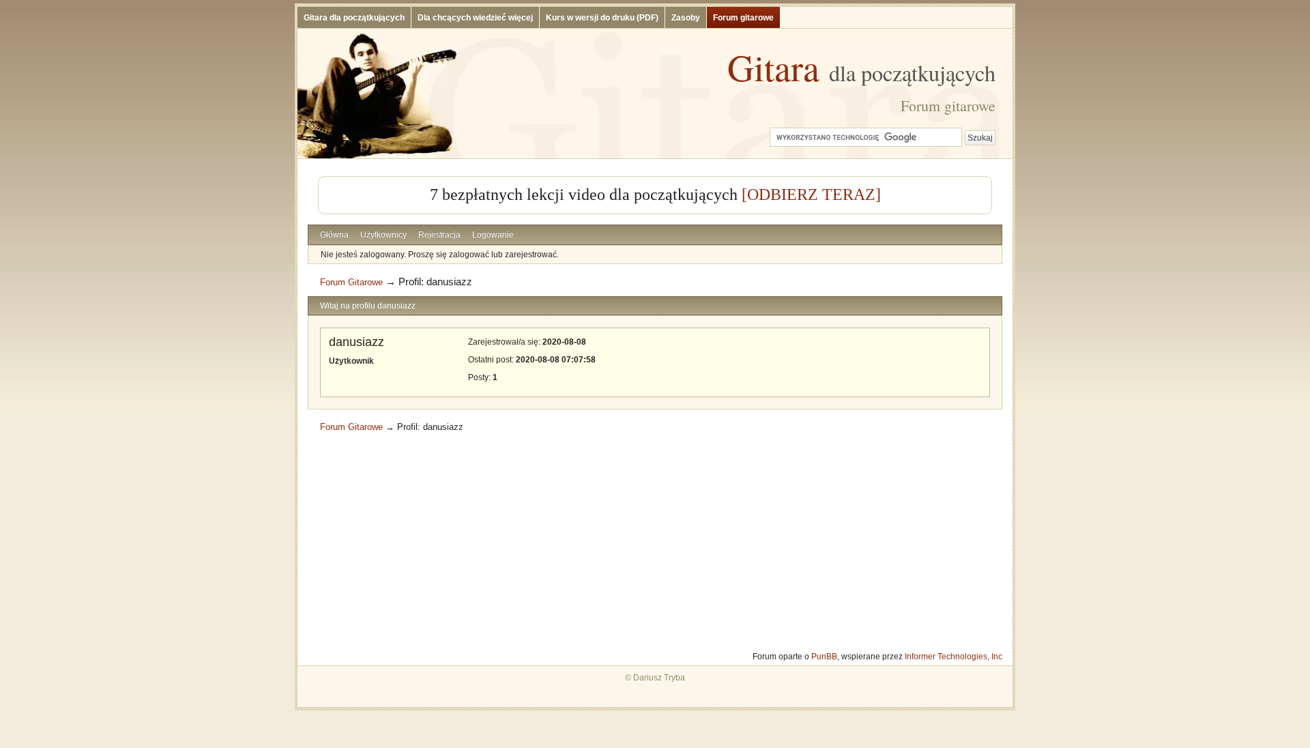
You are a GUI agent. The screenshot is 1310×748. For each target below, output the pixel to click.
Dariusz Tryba (659, 677)
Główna (334, 235)
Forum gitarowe (743, 18)
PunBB (824, 656)
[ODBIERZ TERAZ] (811, 194)
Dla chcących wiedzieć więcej (475, 18)
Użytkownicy (383, 235)
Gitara (861, 66)
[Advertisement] (655, 541)
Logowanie (493, 235)
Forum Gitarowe (351, 282)
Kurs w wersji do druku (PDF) (602, 18)
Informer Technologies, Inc (953, 656)
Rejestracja (439, 235)
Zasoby (685, 18)
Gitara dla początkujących (354, 18)
